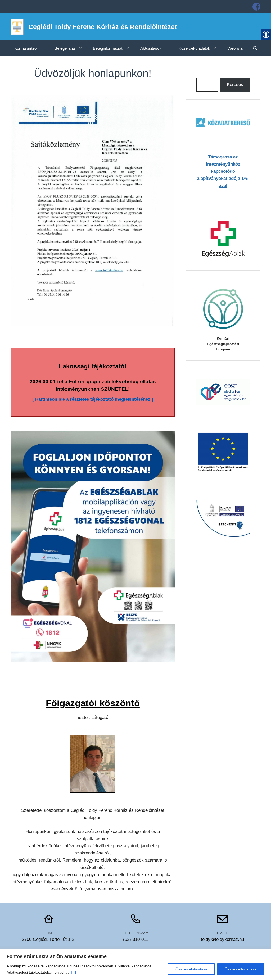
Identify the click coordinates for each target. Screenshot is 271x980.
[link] (256, 7)
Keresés (235, 84)
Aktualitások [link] (150, 48)
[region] (135, 964)
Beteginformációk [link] (108, 48)
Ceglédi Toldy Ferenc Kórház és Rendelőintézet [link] (102, 26)
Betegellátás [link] (65, 48)
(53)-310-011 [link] (135, 939)
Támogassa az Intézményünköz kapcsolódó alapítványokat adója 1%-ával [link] (223, 171)
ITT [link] (74, 972)
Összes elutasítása (191, 969)
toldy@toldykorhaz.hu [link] (222, 939)
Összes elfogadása (241, 969)
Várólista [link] (234, 48)
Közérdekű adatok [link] (194, 48)
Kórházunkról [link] (25, 48)
